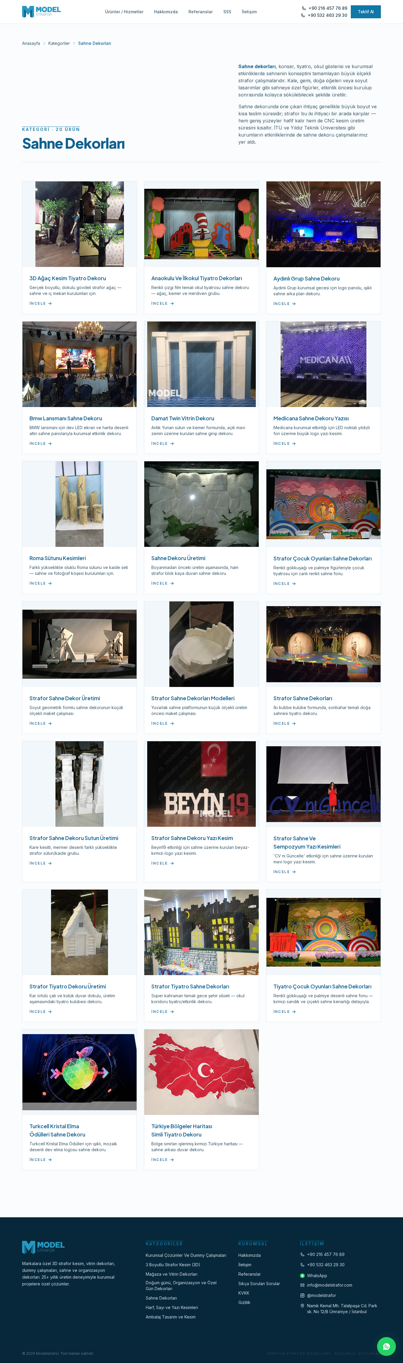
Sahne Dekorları (161, 1297)
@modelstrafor (321, 1295)
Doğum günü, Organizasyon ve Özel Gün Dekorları (181, 1285)
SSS (227, 11)
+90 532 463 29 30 (326, 1264)
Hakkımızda (166, 11)
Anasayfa (31, 43)
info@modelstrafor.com (329, 1284)
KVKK (243, 1292)
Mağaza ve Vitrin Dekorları (171, 1274)
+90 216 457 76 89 (326, 1254)
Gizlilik (244, 1302)
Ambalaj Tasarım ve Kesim (171, 1316)
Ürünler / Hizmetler (124, 11)
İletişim (249, 11)
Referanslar (201, 11)
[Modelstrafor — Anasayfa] (41, 12)
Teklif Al (366, 11)
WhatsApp (317, 1275)
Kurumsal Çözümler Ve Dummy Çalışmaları (186, 1255)
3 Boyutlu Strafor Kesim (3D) (173, 1264)
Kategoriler (59, 43)
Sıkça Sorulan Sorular (259, 1283)
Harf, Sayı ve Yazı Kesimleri (172, 1307)
